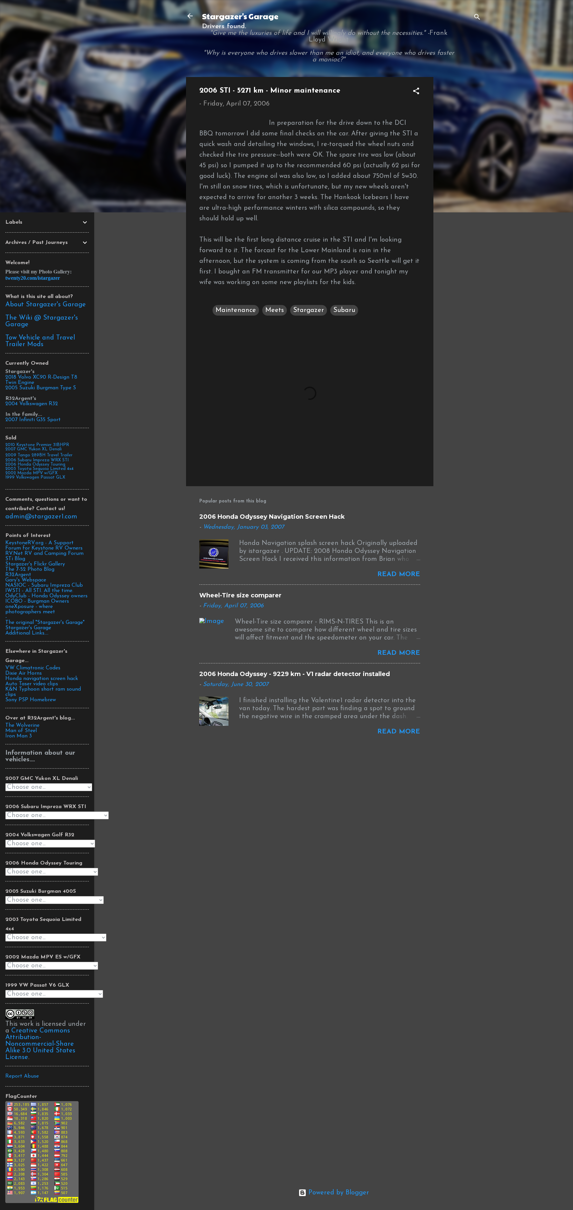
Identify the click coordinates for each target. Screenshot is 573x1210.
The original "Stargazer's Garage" (45, 622)
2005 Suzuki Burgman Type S (40, 388)
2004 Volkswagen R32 (31, 404)
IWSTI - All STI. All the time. (39, 590)
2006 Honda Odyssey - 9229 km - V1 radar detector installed (294, 674)
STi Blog (15, 559)
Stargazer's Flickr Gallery (35, 564)
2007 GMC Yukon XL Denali (33, 449)
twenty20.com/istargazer (32, 278)
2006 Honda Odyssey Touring (35, 464)
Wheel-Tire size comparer (240, 595)
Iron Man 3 (18, 736)
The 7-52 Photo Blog (29, 569)
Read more (398, 574)
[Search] (477, 18)
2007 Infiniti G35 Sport (33, 419)
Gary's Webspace (25, 580)
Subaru (344, 310)
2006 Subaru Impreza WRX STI (37, 460)
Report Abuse (22, 1076)
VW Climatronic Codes (32, 668)
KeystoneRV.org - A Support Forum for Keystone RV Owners (44, 545)
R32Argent (18, 574)
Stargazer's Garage (240, 16)
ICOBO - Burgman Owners (37, 601)
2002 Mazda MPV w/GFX (31, 473)
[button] (416, 92)
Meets (274, 310)
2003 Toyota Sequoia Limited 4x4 (39, 469)
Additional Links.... (26, 633)
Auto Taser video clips (31, 684)
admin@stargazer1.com (41, 516)
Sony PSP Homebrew (30, 700)
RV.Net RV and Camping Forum (44, 553)
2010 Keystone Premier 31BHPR (37, 445)
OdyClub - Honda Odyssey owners (46, 596)
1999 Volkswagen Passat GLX (35, 477)
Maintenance (236, 310)
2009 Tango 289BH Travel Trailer (39, 455)
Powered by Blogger (337, 1192)
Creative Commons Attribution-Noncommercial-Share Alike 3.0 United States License (40, 1044)
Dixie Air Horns (23, 673)
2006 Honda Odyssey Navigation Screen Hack (272, 516)
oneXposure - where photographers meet (30, 609)
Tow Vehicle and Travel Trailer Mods (40, 341)
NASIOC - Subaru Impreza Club (44, 585)
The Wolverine (22, 725)
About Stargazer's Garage (45, 304)
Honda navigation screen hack (41, 678)
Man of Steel (21, 730)
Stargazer (308, 310)
